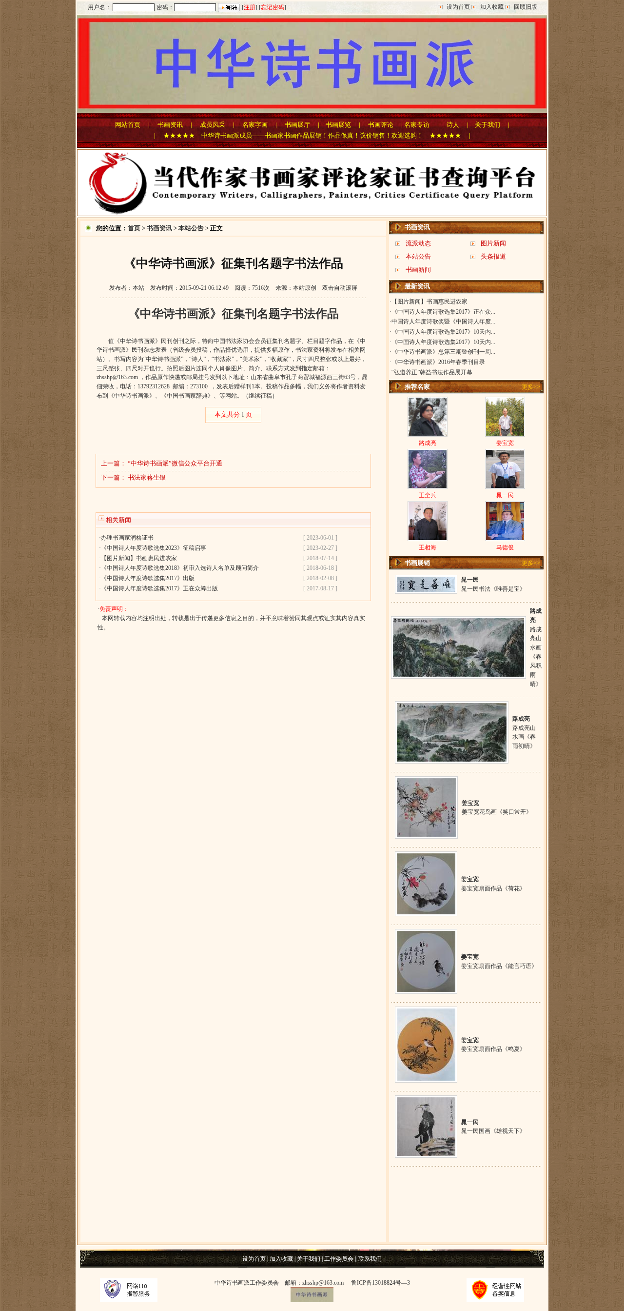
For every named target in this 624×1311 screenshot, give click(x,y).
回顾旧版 (525, 6)
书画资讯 (170, 124)
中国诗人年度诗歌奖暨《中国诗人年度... (443, 321)
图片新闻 (493, 243)
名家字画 (255, 124)
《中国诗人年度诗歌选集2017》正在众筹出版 (159, 588)
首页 (134, 228)
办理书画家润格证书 (127, 537)
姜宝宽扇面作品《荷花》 (493, 888)
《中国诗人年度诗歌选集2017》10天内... (443, 331)
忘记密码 (272, 7)
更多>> (531, 386)
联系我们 (370, 1258)
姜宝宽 (505, 443)
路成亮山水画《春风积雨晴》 (536, 656)
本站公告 (191, 228)
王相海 (427, 547)
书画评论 (380, 124)
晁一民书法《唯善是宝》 (493, 588)
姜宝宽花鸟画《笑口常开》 (497, 811)
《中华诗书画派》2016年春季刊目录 (438, 362)
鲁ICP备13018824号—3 (380, 1282)
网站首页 (127, 124)
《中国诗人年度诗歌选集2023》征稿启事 (153, 548)
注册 (249, 7)
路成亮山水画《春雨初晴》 (524, 737)
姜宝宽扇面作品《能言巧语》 (499, 966)
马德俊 (505, 547)
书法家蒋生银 (147, 477)
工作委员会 (338, 1258)
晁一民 (505, 495)
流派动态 (418, 243)
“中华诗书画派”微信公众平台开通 (175, 463)
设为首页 (458, 6)
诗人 (453, 124)
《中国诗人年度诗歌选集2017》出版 (148, 578)
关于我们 (487, 124)
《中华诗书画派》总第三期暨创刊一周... (443, 351)
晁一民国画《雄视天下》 (493, 1131)
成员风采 (212, 124)
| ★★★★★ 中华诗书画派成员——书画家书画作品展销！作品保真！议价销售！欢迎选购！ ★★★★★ (307, 135)
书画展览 (338, 124)
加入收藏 (492, 6)
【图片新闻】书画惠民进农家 (139, 558)
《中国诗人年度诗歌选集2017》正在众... (443, 311)
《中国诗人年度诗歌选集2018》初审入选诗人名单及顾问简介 (180, 568)
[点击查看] (426, 589)
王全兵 (427, 495)
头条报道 (493, 256)
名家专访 (416, 124)
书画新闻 (418, 269)
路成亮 (427, 443)
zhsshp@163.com (117, 377)
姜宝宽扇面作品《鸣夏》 (493, 1049)
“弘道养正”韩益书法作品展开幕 (431, 372)
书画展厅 (297, 124)
